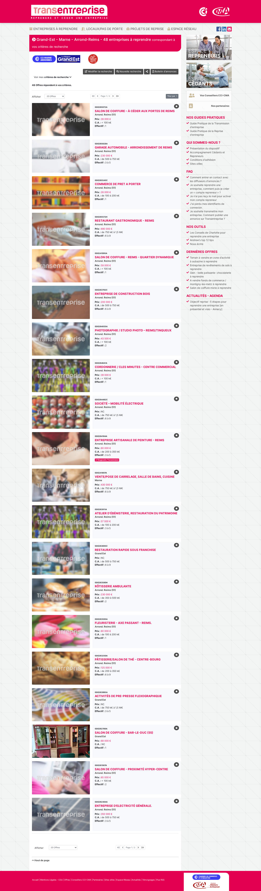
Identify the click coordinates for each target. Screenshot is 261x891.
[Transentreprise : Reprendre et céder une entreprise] (69, 11)
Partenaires (98, 880)
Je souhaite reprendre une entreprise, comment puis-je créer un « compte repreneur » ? (209, 188)
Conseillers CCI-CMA (81, 880)
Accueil (35, 880)
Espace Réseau (183, 29)
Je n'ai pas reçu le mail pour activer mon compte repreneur (210, 198)
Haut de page (42, 860)
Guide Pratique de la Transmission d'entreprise (209, 125)
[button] (36, 741)
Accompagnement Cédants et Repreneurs (207, 154)
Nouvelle (130, 71)
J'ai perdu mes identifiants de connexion (207, 205)
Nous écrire (196, 243)
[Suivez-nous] (218, 30)
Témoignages (148, 880)
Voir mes (51, 77)
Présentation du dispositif (204, 148)
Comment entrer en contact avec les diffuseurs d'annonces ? (209, 179)
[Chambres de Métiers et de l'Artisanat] (221, 11)
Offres (67, 880)
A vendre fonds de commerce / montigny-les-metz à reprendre (208, 282)
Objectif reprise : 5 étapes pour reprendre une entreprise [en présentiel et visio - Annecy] (208, 305)
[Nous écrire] (229, 30)
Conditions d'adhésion (203, 159)
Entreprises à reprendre (55, 29)
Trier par (171, 96)
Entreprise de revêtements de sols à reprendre (211, 267)
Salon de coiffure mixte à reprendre (210, 287)
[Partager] (147, 71)
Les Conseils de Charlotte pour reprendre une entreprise (207, 234)
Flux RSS (160, 880)
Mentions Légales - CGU (51, 880)
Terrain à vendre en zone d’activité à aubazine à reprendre (210, 259)
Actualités (136, 880)
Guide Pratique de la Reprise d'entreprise (206, 132)
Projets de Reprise (147, 29)
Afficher (36, 96)
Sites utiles (196, 163)
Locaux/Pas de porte (104, 29)
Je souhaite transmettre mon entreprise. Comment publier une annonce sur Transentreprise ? (209, 215)
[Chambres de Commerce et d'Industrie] (203, 11)
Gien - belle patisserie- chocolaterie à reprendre (210, 274)
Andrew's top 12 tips (202, 240)
